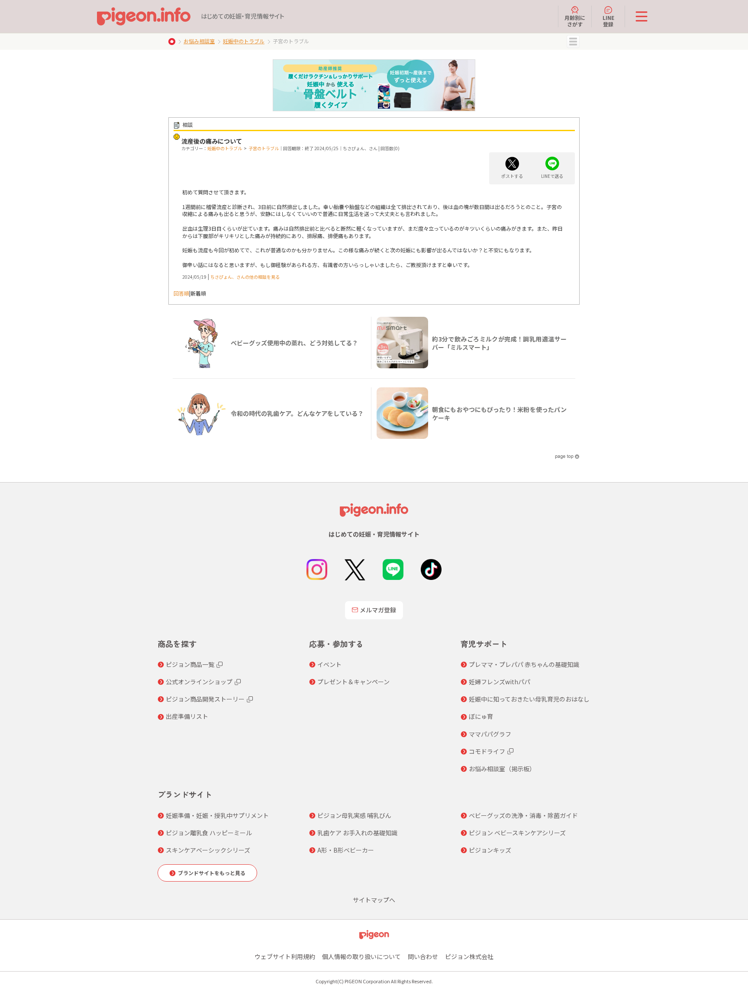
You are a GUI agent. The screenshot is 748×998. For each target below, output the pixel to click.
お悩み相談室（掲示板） (502, 768)
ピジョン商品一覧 (190, 664)
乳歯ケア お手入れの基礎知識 (357, 832)
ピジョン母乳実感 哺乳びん (354, 815)
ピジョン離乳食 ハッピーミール (209, 832)
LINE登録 (608, 20)
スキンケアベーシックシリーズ (208, 850)
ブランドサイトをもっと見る (211, 872)
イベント (329, 664)
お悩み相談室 (199, 41)
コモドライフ (487, 751)
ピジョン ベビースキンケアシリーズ (517, 832)
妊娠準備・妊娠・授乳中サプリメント (217, 815)
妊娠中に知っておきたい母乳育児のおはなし (529, 699)
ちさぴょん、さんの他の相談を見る (245, 277)
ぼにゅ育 (481, 716)
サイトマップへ (374, 899)
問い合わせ (423, 956)
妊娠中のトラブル (243, 41)
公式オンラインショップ (199, 681)
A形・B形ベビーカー (345, 850)
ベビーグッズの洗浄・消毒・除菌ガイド (523, 815)
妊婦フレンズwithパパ (499, 681)
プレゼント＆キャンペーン (353, 681)
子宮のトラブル (263, 148)
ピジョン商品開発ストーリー (205, 699)
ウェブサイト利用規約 (285, 956)
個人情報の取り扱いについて (361, 956)
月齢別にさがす (574, 20)
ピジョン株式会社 (469, 956)
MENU (573, 41)
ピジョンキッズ (490, 850)
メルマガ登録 (378, 609)
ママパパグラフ (490, 734)
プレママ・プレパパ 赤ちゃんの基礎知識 (524, 664)
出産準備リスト (187, 716)
